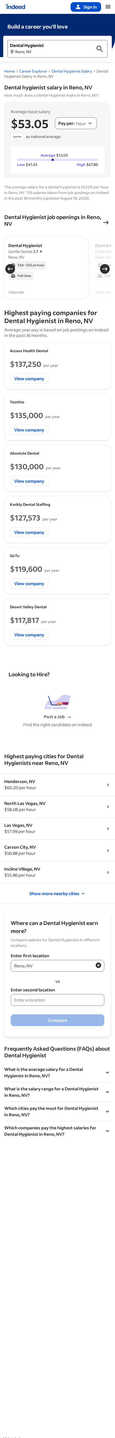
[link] (72, 71)
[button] (57, 49)
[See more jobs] (106, 222)
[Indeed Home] (15, 7)
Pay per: (66, 123)
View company (29, 378)
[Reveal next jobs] (105, 269)
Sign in (90, 7)
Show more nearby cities (54, 893)
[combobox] (76, 123)
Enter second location (33, 989)
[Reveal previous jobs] (10, 269)
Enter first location (30, 955)
